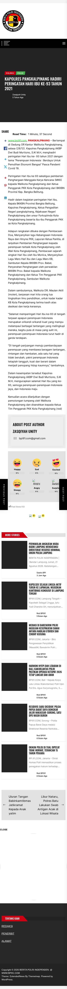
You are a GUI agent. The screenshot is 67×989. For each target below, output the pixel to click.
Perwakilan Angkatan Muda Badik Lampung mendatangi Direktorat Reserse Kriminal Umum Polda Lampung (44, 548)
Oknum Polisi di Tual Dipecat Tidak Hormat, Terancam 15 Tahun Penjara (44, 750)
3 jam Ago (41, 575)
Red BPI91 (41, 613)
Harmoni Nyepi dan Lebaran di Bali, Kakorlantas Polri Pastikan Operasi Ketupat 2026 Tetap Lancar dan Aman (45, 670)
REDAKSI (7, 926)
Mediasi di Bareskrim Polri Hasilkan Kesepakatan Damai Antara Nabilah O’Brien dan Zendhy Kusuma (44, 629)
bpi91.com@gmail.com (32, 438)
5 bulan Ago (42, 616)
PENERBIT (8, 933)
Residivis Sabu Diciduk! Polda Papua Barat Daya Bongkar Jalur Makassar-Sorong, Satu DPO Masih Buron (45, 711)
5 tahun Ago (17, 97)
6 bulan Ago (42, 657)
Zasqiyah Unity (19, 94)
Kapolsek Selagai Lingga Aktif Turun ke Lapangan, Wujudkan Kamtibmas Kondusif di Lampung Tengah (46, 589)
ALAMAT (7, 941)
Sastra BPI (41, 572)
